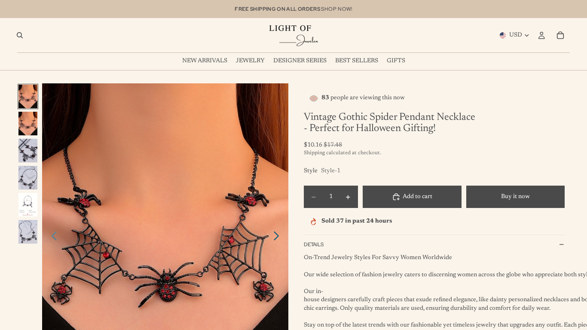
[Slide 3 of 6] (27, 150)
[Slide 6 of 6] (27, 232)
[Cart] (560, 35)
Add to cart (417, 197)
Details (314, 244)
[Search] (19, 35)
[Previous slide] (51, 237)
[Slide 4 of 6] (27, 177)
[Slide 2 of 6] (27, 123)
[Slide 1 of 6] (27, 96)
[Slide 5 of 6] (27, 205)
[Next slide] (278, 237)
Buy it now (515, 197)
